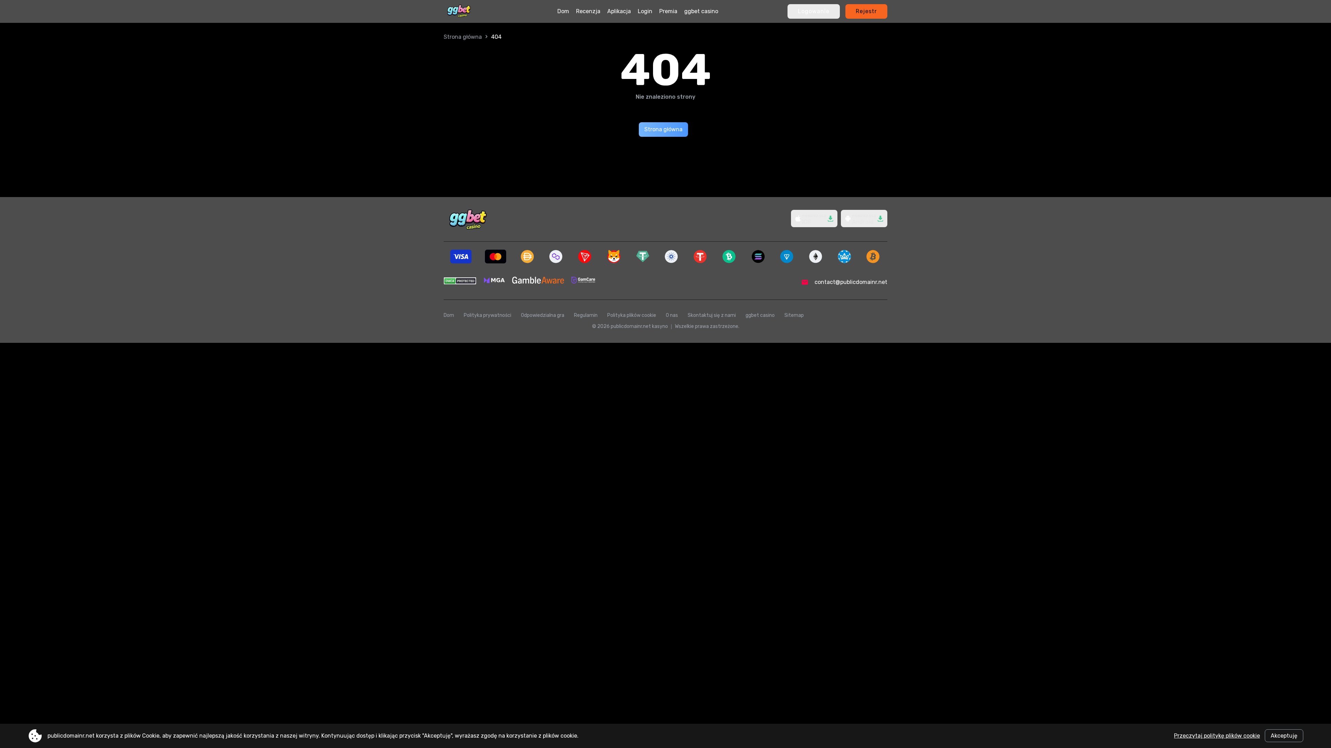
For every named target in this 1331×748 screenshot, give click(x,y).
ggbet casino (701, 11)
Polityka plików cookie (631, 315)
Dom (563, 11)
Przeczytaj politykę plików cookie (1217, 735)
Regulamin (586, 315)
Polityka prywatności (487, 315)
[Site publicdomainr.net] (459, 11)
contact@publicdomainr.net (851, 282)
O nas (672, 315)
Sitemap (794, 315)
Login (645, 11)
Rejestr (866, 11)
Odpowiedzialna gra (542, 315)
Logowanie (813, 11)
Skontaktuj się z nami (712, 315)
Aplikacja (619, 11)
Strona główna (463, 37)
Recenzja (588, 11)
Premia (668, 11)
